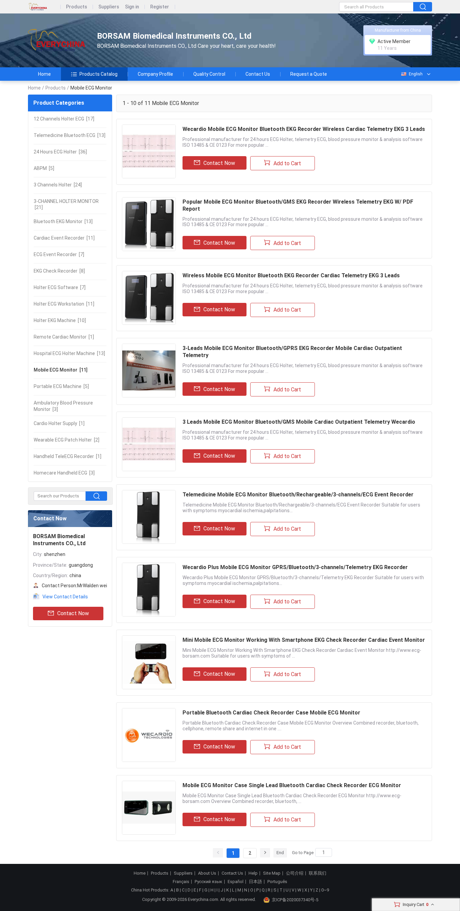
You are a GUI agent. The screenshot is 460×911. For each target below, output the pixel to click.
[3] (63, 406)
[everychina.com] (44, 7)
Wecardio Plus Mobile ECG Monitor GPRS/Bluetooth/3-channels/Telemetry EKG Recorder (295, 567)
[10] (60, 320)
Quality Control (209, 74)
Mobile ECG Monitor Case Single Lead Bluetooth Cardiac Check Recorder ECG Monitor (292, 785)
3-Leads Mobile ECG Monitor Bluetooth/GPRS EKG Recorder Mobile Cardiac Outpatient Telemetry (292, 351)
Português (277, 882)
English (416, 74)
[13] (69, 135)
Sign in (132, 7)
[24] (58, 184)
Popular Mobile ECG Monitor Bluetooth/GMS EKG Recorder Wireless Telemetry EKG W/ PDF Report (298, 205)
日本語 (255, 882)
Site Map (272, 873)
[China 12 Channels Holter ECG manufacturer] (56, 40)
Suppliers (108, 7)
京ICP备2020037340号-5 (295, 899)
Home (44, 74)
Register (159, 7)
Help (253, 873)
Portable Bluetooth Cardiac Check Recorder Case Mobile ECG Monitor (271, 712)
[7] (59, 254)
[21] (66, 204)
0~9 (325, 889)
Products (76, 7)
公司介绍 (294, 873)
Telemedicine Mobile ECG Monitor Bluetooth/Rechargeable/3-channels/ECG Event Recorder (298, 494)
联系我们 (317, 873)
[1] (64, 337)
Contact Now (73, 613)
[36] (60, 151)
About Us (207, 873)
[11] (64, 238)
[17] (64, 118)
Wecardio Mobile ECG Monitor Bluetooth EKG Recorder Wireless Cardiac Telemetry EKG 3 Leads (304, 129)
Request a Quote (308, 74)
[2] (66, 440)
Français (181, 882)
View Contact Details (65, 596)
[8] (59, 271)
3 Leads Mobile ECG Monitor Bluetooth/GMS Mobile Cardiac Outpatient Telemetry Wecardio (299, 422)
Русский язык (208, 882)
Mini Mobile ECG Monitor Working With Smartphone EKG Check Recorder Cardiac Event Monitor (304, 640)
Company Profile (155, 74)
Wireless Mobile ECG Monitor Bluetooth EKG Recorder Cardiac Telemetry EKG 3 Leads (291, 275)
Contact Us (257, 74)
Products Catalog (98, 74)
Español (235, 882)
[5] (44, 168)
